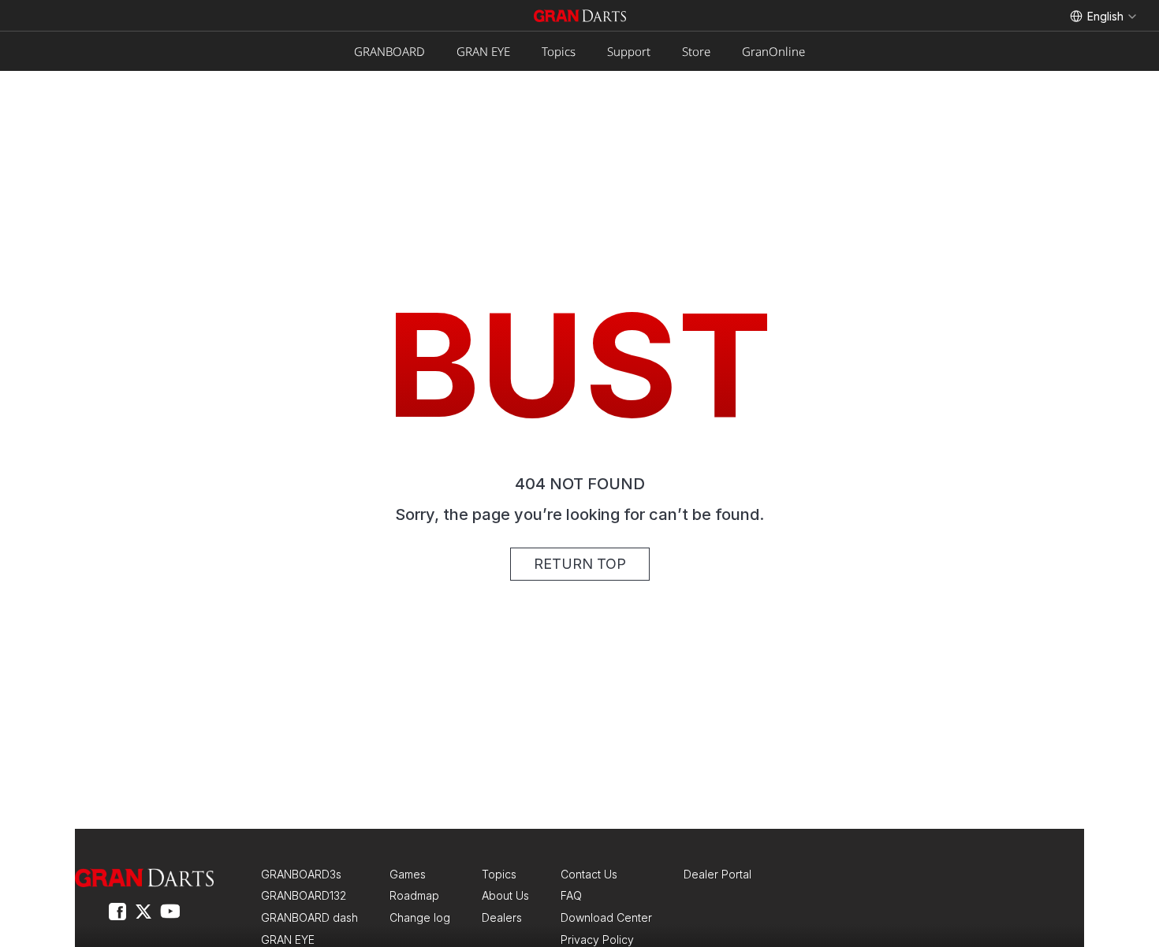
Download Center (606, 917)
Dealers (502, 917)
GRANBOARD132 (303, 895)
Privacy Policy (597, 939)
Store (696, 51)
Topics (559, 51)
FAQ (571, 895)
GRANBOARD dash (309, 917)
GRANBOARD (389, 51)
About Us (505, 895)
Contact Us (589, 874)
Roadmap (414, 895)
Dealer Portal (717, 874)
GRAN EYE (483, 51)
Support (628, 51)
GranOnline (773, 51)
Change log (419, 917)
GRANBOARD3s (301, 874)
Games (407, 874)
